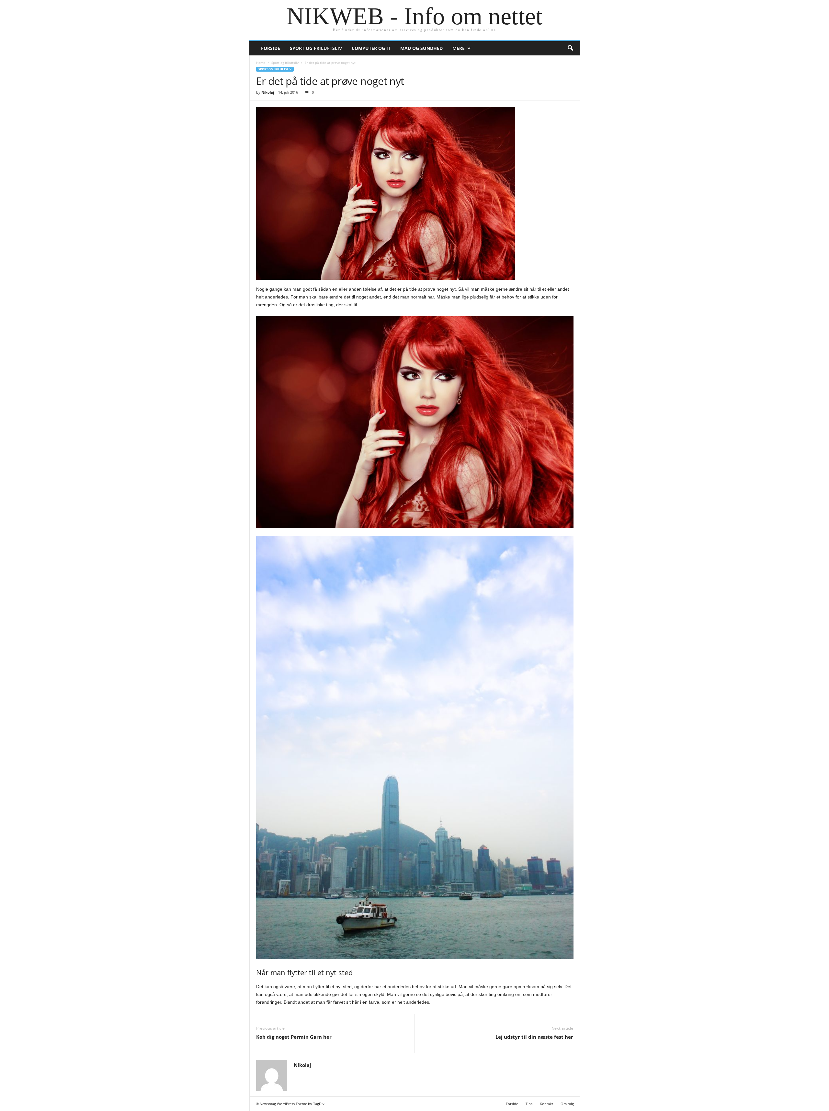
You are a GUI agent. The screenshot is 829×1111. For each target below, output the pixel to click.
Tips (529, 1103)
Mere (458, 48)
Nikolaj (267, 92)
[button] (570, 48)
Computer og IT (371, 48)
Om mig (567, 1103)
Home (260, 62)
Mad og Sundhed (421, 48)
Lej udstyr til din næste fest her (534, 1037)
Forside (270, 48)
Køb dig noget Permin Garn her (294, 1037)
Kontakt (546, 1103)
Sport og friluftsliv (316, 48)
